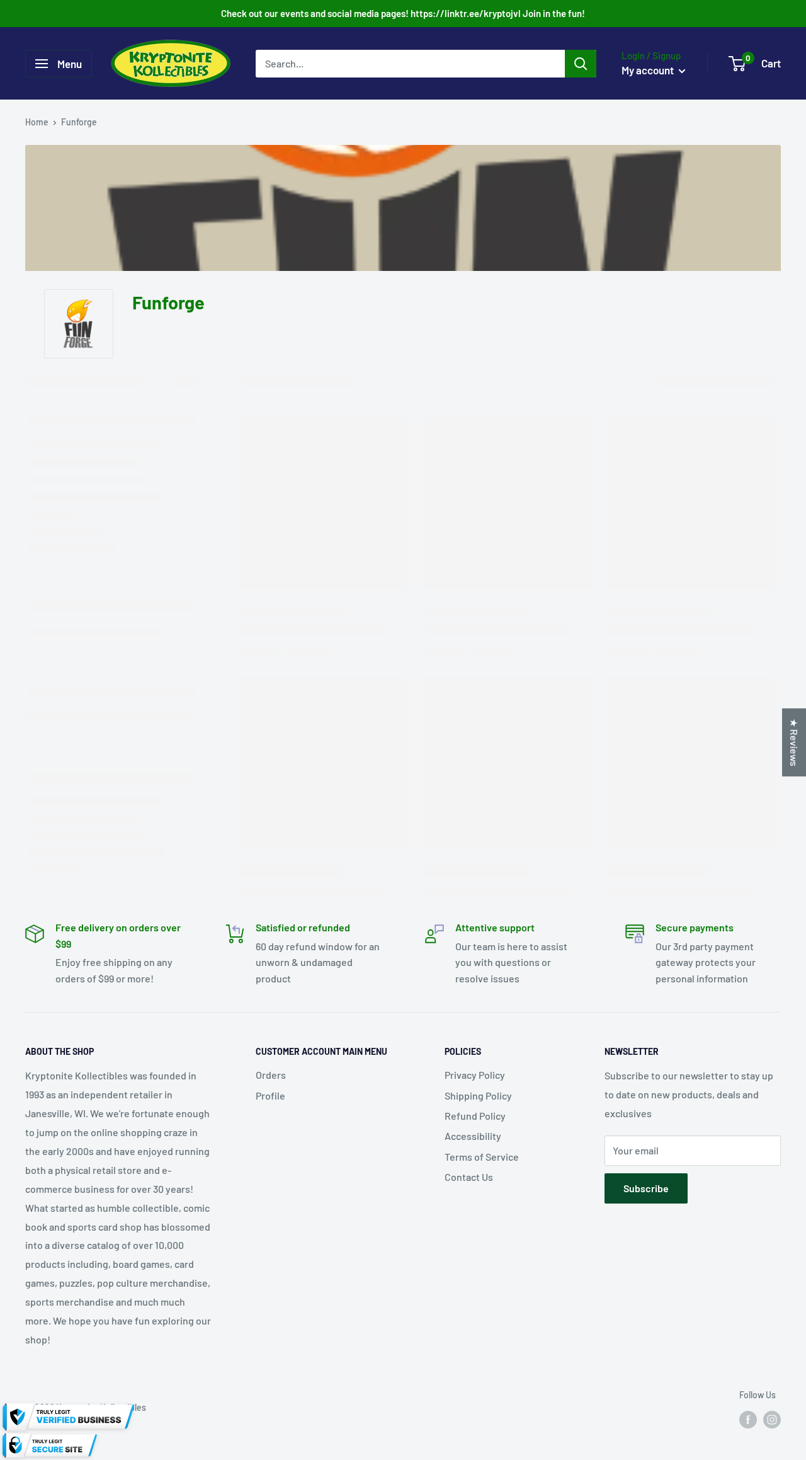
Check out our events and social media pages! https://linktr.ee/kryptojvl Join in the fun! (403, 13)
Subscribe (646, 1188)
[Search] (580, 64)
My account (649, 70)
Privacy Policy (475, 1075)
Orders (271, 1075)
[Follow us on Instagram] (772, 1419)
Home (36, 122)
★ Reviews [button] (794, 742)
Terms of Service (482, 1157)
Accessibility (473, 1136)
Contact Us (469, 1177)
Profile (270, 1095)
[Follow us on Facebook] (748, 1419)
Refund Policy (475, 1116)
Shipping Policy (478, 1095)
